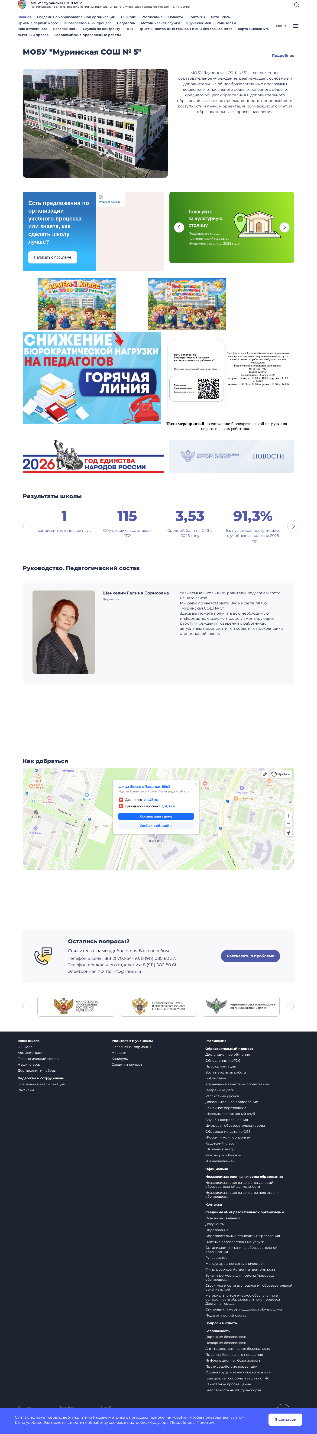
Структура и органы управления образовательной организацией (248, 1287)
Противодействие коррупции (231, 1366)
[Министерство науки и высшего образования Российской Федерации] (158, 1006)
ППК (129, 29)
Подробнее (283, 55)
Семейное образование (225, 1108)
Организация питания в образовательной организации (241, 1250)
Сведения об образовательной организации (76, 17)
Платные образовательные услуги (234, 1242)
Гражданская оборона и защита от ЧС (237, 1378)
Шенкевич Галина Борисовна (136, 593)
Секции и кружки (127, 1064)
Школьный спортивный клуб (230, 1114)
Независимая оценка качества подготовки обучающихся (242, 1195)
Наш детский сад (33, 29)
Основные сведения (222, 1218)
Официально (216, 1169)
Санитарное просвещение (228, 1384)
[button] (296, 4)
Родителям (226, 23)
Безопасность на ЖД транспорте (233, 1390)
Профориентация (220, 1066)
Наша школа (28, 1041)
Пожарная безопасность (226, 1343)
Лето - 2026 (220, 17)
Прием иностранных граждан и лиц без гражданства (185, 29)
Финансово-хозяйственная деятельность (240, 1269)
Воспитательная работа (225, 1072)
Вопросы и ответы (221, 1323)
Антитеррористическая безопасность (237, 1348)
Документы (215, 1224)
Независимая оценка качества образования (244, 1177)
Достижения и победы (37, 1070)
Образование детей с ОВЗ (228, 1131)
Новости (175, 17)
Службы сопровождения (226, 1120)
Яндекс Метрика (109, 1417)
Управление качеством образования (237, 1084)
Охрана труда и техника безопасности (238, 1372)
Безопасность (65, 29)
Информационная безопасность (232, 1360)
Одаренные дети (219, 1090)
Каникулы (120, 1059)
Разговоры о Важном (223, 1155)
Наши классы (29, 1064)
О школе (128, 17)
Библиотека (215, 1078)
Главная (24, 17)
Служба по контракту (101, 29)
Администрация (31, 1053)
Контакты (196, 17)
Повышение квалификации (41, 1084)
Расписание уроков (222, 1096)
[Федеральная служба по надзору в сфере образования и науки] (240, 1006)
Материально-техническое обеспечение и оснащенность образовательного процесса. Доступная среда (243, 1299)
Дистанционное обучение (227, 1054)
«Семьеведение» (219, 1161)
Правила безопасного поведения (234, 1355)
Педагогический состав (38, 1059)
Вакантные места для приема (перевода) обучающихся (240, 1277)
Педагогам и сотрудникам (41, 1078)
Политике (206, 1422)
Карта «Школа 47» (253, 29)
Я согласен (285, 1419)
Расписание (152, 17)
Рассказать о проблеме (250, 956)
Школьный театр (219, 1149)
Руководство (216, 1258)
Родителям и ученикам (132, 1041)
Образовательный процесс (87, 23)
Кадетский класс (219, 1143)
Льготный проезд (33, 35)
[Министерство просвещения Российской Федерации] (76, 1006)
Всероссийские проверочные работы (87, 35)
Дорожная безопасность (226, 1337)
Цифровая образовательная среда (235, 1125)
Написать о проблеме (52, 257)
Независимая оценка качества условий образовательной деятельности (239, 1185)
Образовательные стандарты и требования (242, 1236)
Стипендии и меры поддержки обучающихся (244, 1309)
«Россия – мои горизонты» (228, 1137)
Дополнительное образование (231, 1102)
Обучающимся (198, 23)
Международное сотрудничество (234, 1264)
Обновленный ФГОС (222, 1060)
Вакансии (26, 1090)
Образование (217, 1230)
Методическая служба (160, 23)
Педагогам (126, 23)
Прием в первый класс (38, 23)
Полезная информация (131, 1047)
